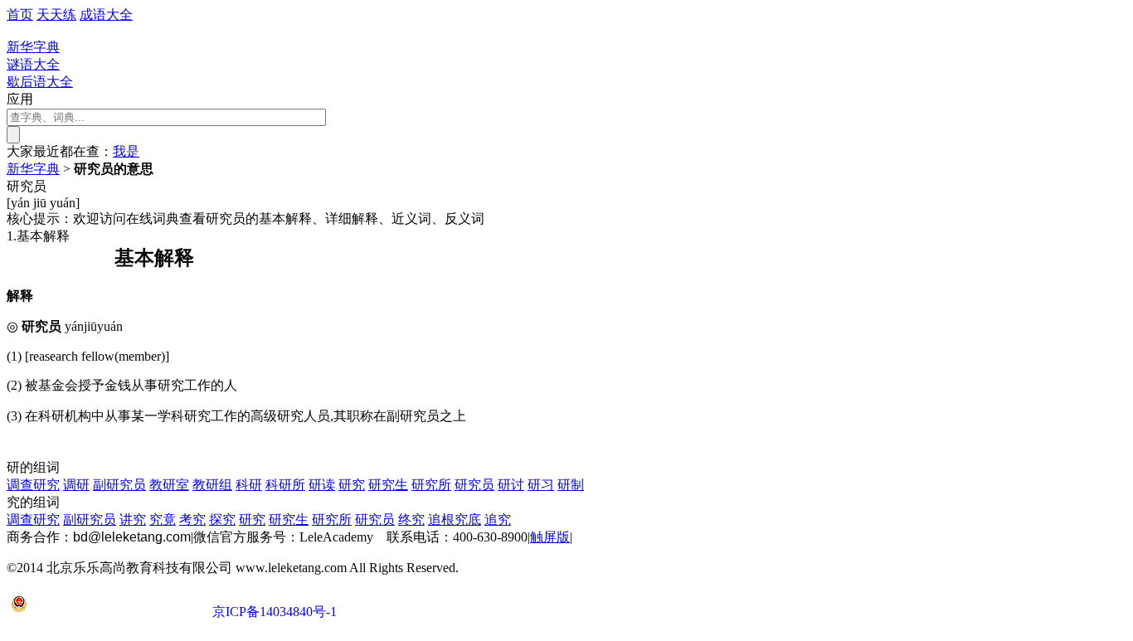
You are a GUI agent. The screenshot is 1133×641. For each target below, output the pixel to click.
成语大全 (106, 14)
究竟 (162, 519)
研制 (570, 485)
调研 (76, 485)
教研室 (169, 485)
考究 (192, 519)
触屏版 (550, 537)
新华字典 (33, 169)
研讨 (511, 485)
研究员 (474, 485)
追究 (497, 519)
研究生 (388, 485)
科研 (249, 485)
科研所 (285, 485)
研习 (541, 485)
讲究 (132, 519)
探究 (222, 519)
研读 (322, 485)
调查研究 (33, 485)
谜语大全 (33, 64)
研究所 (431, 485)
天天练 (56, 14)
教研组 (212, 485)
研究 (351, 485)
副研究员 (119, 485)
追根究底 (454, 519)
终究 (411, 519)
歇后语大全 (40, 82)
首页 (20, 14)
